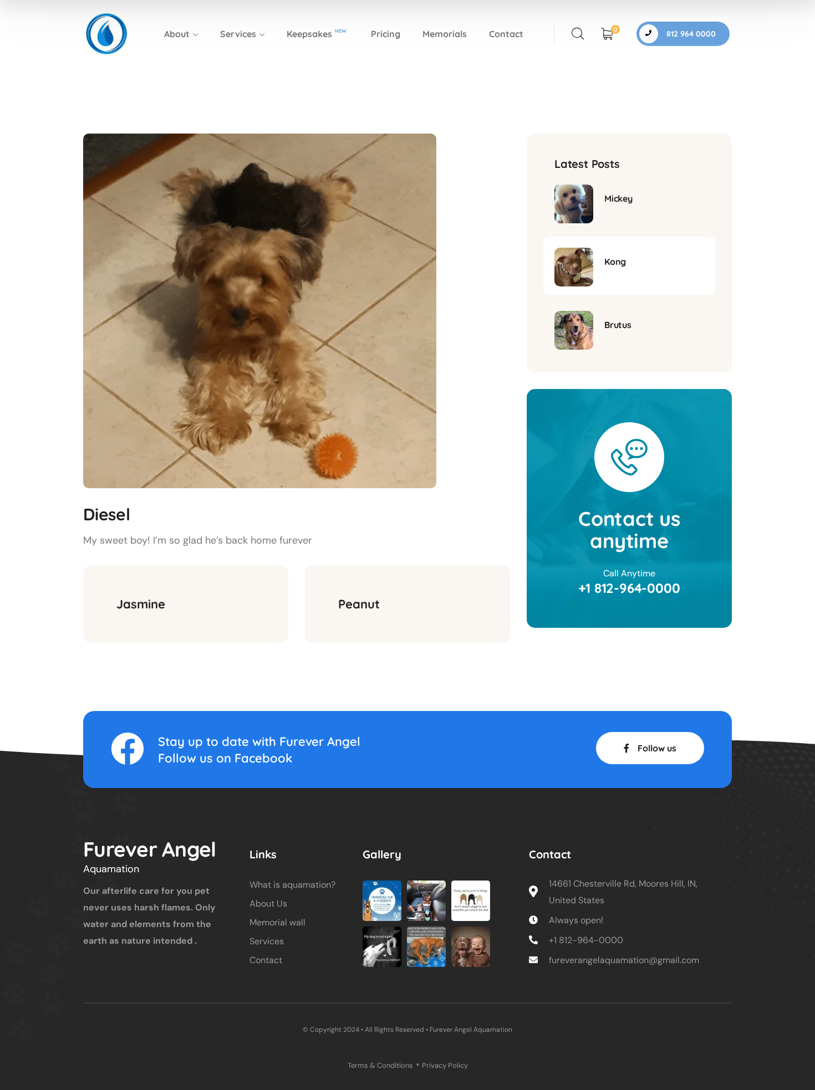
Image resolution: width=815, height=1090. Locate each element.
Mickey (618, 198)
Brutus (617, 324)
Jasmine (140, 604)
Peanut (359, 604)
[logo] (106, 33)
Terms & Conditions (380, 1065)
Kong (615, 261)
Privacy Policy (445, 1065)
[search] (577, 34)
